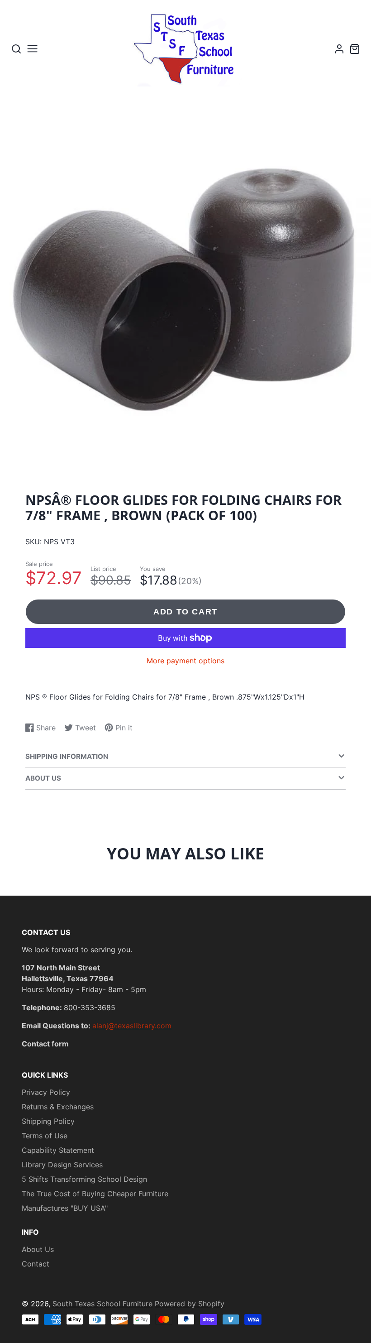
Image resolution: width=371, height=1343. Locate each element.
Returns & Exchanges (58, 1106)
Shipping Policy (48, 1121)
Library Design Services (62, 1164)
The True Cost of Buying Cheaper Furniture (95, 1193)
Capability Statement (58, 1150)
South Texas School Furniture (102, 1303)
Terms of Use (44, 1135)
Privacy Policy (46, 1092)
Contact (35, 1263)
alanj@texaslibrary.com (131, 1025)
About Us (38, 1249)
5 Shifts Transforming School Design (84, 1179)
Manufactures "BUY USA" (65, 1208)
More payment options (185, 660)
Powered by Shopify (189, 1303)
